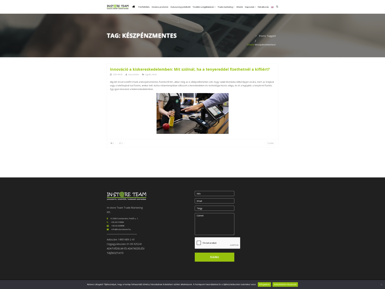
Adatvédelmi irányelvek (285, 284)
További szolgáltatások (203, 7)
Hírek (154, 74)
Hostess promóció (160, 7)
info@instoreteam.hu (121, 229)
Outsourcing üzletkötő (180, 7)
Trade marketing (225, 7)
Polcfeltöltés (144, 7)
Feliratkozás (263, 7)
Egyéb (148, 74)
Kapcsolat (249, 7)
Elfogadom (264, 284)
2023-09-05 (118, 74)
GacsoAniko (133, 74)
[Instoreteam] (118, 7)
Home (250, 44)
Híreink (239, 7)
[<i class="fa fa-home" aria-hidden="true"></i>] (134, 6)
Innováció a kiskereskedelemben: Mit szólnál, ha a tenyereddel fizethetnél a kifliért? (190, 69)
